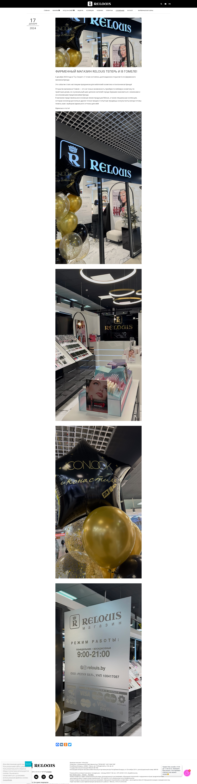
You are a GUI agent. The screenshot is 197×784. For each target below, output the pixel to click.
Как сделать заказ (76, 775)
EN (170, 4)
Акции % (80, 10)
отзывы (49, 772)
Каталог (130, 10)
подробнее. (7, 780)
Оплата (85, 775)
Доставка (90, 775)
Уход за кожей (68, 10)
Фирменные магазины (145, 10)
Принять (28, 764)
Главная (47, 10)
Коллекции (90, 10)
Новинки (100, 10)
